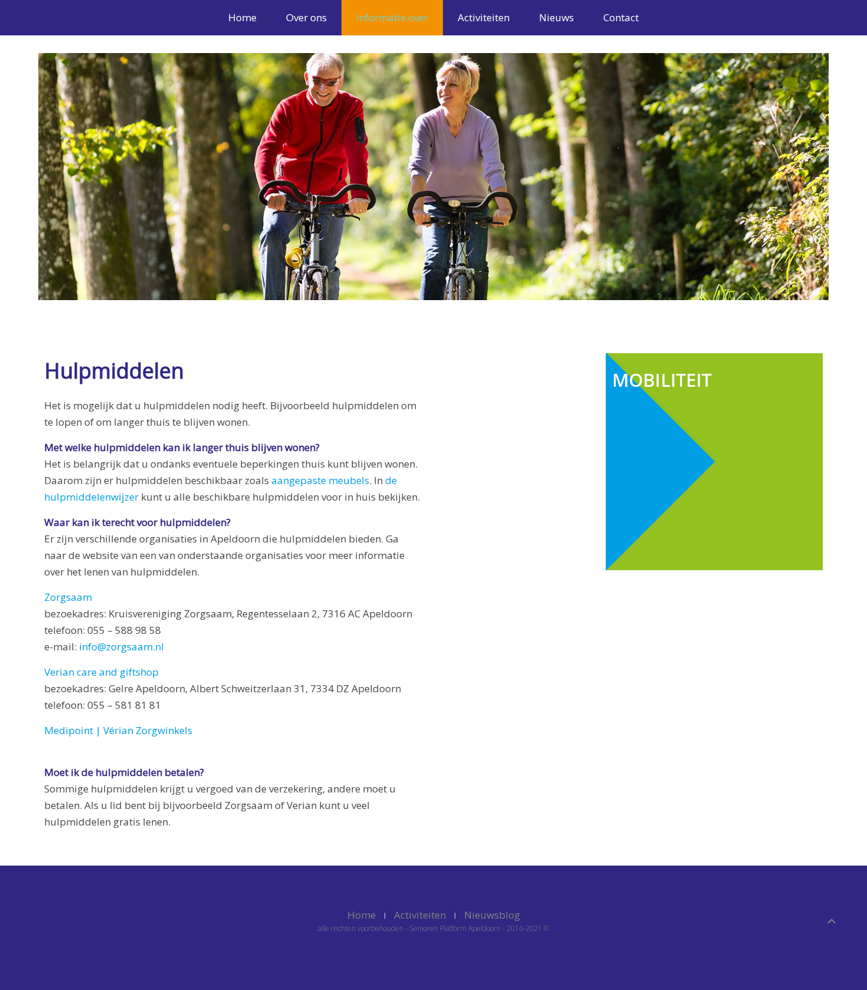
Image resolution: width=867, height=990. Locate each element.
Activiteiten (484, 17)
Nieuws (556, 17)
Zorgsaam (68, 597)
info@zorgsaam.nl (121, 646)
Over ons (306, 17)
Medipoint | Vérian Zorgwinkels (118, 730)
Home (242, 17)
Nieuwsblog (492, 915)
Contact (621, 17)
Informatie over (392, 17)
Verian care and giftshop (101, 672)
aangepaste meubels (320, 480)
